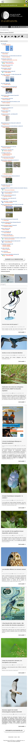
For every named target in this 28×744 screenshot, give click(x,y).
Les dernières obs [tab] (4, 30)
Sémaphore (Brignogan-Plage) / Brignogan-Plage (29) (11, 222)
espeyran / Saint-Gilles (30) (6, 231)
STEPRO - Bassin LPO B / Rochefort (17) (8, 195)
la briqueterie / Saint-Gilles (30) (6, 234)
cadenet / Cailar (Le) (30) (5, 228)
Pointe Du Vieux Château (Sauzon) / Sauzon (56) (10, 95)
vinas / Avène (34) (4, 251)
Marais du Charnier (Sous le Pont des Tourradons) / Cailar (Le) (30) (13, 237)
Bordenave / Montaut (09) (5, 110)
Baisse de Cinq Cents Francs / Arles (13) (8, 146)
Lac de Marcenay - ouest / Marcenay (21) (8, 198)
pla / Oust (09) (3, 43)
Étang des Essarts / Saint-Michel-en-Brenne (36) (10, 254)
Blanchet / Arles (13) (5, 52)
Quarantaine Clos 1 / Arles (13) (6, 184)
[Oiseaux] (2, 36)
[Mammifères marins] (8, 36)
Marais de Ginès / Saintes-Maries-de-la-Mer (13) (10, 160)
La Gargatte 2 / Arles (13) (5, 152)
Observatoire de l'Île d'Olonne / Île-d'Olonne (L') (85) (10, 101)
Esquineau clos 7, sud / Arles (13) (7, 149)
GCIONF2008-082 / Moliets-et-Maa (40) (8, 71)
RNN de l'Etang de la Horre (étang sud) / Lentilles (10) (11, 122)
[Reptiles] (12, 36)
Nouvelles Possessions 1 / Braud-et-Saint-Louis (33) (10, 240)
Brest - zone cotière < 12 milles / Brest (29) (9, 201)
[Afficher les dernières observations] (7, 32)
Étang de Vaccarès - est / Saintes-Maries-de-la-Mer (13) (11, 55)
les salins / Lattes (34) (5, 248)
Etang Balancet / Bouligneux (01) (7, 107)
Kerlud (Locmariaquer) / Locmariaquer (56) (9, 86)
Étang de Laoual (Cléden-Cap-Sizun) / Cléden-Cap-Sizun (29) (12, 204)
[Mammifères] (5, 36)
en (26, 5)
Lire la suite (21, 332)
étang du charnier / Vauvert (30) (7, 65)
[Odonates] (18, 36)
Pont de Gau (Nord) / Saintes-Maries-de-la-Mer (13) (10, 175)
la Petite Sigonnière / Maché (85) (7, 98)
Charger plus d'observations (14, 259)
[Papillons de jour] (22, 36)
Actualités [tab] (3, 284)
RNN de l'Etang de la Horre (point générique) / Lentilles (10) (12, 126)
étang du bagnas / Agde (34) (6, 68)
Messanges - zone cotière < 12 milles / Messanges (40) (11, 74)
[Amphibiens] (15, 36)
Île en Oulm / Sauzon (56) (5, 83)
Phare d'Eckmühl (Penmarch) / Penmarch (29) (9, 219)
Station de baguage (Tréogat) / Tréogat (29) (9, 225)
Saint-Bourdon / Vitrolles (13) (6, 58)
